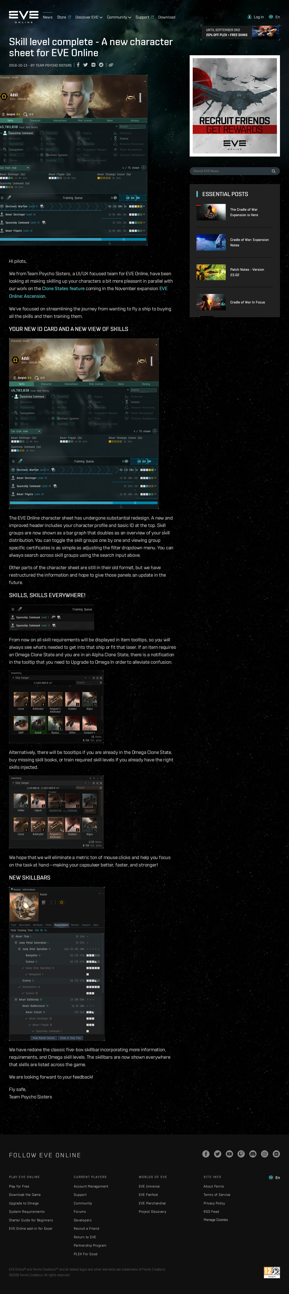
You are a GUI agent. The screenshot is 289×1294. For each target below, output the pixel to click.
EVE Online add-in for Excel (30, 1228)
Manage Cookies (216, 1220)
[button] (255, 17)
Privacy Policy (214, 1203)
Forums (80, 1211)
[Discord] (252, 1154)
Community (83, 1203)
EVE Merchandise (152, 1203)
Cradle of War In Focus (247, 302)
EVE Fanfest (148, 1195)
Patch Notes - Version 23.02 (247, 272)
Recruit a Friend (86, 1228)
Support (80, 1195)
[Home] (23, 22)
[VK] (276, 1154)
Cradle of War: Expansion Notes (249, 242)
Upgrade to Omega (24, 1203)
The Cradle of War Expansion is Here (244, 212)
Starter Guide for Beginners (31, 1220)
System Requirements (26, 1211)
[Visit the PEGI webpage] (272, 1272)
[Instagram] (264, 1154)
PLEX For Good (86, 1254)
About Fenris (214, 1186)
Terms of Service (217, 1195)
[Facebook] (206, 1154)
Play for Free (19, 1186)
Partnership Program (90, 1245)
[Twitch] (241, 1154)
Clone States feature (63, 288)
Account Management (91, 1186)
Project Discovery (152, 1211)
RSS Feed (211, 1211)
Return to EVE (85, 1237)
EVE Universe (149, 1186)
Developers (83, 1220)
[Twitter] (217, 1154)
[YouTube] (229, 1154)
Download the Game (25, 1195)
